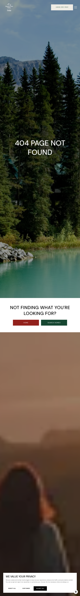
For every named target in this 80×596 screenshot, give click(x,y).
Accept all (40, 588)
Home (26, 323)
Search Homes (54, 323)
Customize (26, 588)
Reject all (12, 588)
